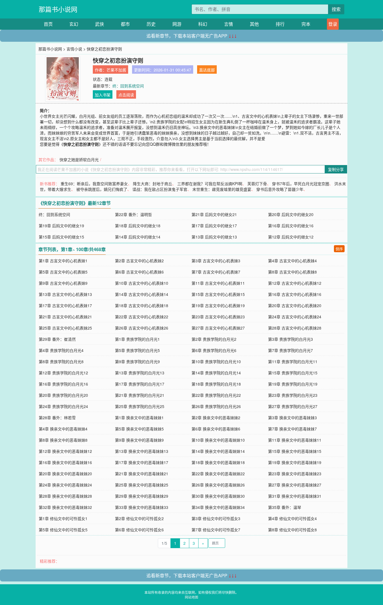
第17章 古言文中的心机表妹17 (65, 305)
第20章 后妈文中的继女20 (290, 214)
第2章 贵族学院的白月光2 (214, 339)
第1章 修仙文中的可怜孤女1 (63, 518)
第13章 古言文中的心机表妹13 (65, 294)
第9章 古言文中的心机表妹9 (63, 283)
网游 (176, 24)
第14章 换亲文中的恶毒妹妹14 (218, 451)
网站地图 (191, 597)
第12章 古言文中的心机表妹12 (294, 283)
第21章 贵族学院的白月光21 (139, 395)
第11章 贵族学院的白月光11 (292, 361)
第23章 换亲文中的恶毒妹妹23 (294, 473)
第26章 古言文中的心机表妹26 (141, 328)
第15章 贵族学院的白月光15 (292, 372)
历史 (151, 24)
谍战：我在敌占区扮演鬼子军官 (159, 189)
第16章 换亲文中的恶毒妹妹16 (65, 462)
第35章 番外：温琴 (284, 507)
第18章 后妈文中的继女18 (137, 225)
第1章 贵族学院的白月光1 (137, 339)
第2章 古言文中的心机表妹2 (139, 260)
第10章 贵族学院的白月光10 (216, 361)
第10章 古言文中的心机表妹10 (141, 283)
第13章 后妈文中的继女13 (214, 237)
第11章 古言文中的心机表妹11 (218, 283)
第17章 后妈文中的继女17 (214, 225)
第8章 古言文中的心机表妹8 (292, 272)
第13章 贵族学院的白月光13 (139, 372)
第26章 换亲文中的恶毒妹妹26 (218, 485)
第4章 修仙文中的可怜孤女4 (292, 518)
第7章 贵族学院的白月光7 (290, 350)
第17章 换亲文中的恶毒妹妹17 (141, 462)
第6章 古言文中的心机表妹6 (139, 272)
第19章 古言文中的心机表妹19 (218, 305)
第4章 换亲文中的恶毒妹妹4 (63, 429)
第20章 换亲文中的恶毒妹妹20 (65, 473)
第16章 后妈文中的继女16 (290, 225)
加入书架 (102, 95)
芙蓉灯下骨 (257, 183)
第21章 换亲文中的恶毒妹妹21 (141, 473)
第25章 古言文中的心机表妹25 (65, 328)
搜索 (336, 9)
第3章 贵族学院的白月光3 (290, 339)
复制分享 (336, 169)
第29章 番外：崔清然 (57, 339)
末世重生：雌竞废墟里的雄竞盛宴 (221, 189)
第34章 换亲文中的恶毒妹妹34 (218, 507)
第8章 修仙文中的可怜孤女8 (292, 529)
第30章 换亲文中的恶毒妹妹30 (218, 496)
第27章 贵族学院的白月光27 (292, 406)
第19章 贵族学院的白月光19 (292, 384)
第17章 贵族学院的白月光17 (139, 384)
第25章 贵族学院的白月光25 (139, 406)
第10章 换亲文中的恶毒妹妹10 (218, 440)
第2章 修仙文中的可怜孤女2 (139, 518)
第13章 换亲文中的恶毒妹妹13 (141, 451)
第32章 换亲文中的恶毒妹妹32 (65, 507)
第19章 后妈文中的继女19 (61, 225)
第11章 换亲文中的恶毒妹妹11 (294, 440)
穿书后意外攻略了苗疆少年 (279, 189)
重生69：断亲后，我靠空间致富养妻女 (94, 183)
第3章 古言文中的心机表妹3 (216, 260)
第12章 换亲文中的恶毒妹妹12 (65, 451)
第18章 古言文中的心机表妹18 (141, 305)
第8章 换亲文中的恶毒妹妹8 (63, 440)
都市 (125, 24)
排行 (280, 24)
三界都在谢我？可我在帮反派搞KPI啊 (209, 183)
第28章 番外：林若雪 (57, 417)
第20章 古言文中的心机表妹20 (294, 305)
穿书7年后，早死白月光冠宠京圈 (300, 183)
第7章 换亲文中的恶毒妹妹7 (292, 429)
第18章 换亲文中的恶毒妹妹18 (218, 462)
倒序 (339, 248)
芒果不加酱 (116, 70)
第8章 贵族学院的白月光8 (61, 361)
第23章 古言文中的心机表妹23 (218, 316)
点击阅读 (126, 95)
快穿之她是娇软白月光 (79, 159)
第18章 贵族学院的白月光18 (216, 384)
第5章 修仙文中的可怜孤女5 (63, 529)
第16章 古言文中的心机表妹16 (294, 294)
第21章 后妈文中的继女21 (214, 214)
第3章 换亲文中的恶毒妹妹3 (292, 417)
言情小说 (74, 49)
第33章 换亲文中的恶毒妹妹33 (141, 507)
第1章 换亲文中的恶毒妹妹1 (139, 417)
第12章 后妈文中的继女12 (290, 237)
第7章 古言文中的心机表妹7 (216, 272)
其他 (254, 24)
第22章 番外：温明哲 (133, 214)
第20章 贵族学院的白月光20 (63, 395)
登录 (332, 24)
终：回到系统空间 (128, 86)
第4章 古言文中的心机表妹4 (292, 260)
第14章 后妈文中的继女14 (137, 237)
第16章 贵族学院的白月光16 (63, 384)
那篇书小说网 (58, 9)
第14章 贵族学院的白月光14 (216, 372)
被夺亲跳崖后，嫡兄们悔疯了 (101, 189)
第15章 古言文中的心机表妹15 (218, 294)
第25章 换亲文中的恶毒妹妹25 (141, 485)
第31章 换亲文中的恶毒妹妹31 (294, 496)
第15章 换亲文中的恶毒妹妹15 (294, 451)
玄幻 (73, 24)
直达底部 (207, 70)
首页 (48, 24)
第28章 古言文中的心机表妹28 (294, 328)
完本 (305, 24)
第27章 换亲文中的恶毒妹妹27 (294, 485)
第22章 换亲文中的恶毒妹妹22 (218, 473)
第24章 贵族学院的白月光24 (63, 406)
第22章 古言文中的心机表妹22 (141, 316)
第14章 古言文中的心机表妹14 (141, 294)
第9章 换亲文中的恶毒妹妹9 (139, 440)
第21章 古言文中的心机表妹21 (65, 316)
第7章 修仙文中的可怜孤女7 (216, 529)
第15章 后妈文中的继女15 (61, 237)
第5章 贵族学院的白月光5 (137, 350)
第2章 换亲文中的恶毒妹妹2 (216, 417)
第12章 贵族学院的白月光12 (63, 372)
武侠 (99, 24)
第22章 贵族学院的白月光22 (216, 395)
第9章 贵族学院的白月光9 (137, 361)
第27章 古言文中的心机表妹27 (218, 328)
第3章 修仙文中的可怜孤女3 (216, 518)
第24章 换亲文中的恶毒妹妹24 (65, 485)
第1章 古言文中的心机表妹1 (63, 260)
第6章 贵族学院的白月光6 (214, 350)
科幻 (202, 24)
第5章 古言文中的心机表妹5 (63, 272)
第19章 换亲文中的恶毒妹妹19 (294, 462)
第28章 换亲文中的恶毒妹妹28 (65, 496)
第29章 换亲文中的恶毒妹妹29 (141, 496)
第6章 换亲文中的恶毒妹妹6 (216, 429)
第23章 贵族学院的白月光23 (292, 395)
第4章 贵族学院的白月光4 (61, 350)
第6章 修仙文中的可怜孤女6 (139, 529)
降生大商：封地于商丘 (152, 183)
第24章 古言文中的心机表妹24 (294, 316)
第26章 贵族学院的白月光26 (216, 406)
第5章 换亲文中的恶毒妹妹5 (139, 429)
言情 (228, 24)
